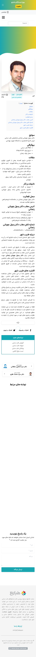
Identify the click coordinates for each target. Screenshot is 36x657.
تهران (8, 40)
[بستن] (3, 5)
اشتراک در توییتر (7, 330)
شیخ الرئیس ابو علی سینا (21, 422)
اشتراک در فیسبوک (23, 330)
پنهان (21, 103)
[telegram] (27, 12)
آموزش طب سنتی (18, 343)
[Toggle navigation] (3, 17)
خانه (23, 40)
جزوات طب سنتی (18, 346)
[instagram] (30, 12)
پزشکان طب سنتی (18, 348)
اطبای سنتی (16, 40)
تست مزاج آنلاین (18, 351)
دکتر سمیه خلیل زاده (23, 495)
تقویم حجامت (7, 612)
